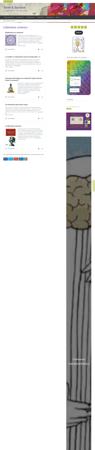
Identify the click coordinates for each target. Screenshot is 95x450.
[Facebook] (6, 1)
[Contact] (12, 1)
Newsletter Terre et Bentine (76, 73)
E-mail (72, 64)
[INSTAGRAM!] (4, 1)
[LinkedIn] (10, 1)
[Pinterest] (8, 1)
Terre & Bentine (14, 7)
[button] (69, 108)
